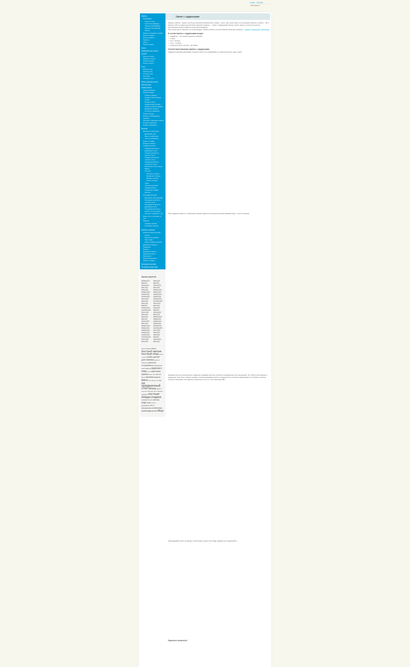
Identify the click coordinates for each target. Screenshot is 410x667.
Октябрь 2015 (145, 296)
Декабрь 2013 (145, 330)
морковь (157, 377)
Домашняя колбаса (151, 109)
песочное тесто (152, 391)
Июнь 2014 (144, 316)
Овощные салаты (149, 58)
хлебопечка (157, 408)
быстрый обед (149, 353)
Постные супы (148, 74)
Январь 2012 (157, 319)
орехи (158, 389)
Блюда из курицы (151, 95)
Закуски (144, 16)
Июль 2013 (144, 341)
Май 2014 (144, 319)
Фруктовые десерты (150, 258)
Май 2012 (156, 310)
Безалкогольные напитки (151, 232)
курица (144, 374)
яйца (160, 410)
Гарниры (146, 118)
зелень (149, 371)
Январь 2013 (157, 292)
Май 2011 (156, 337)
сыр (143, 402)
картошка (155, 371)
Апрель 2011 (157, 339)
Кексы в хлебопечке (152, 136)
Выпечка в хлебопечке (151, 131)
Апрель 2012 (157, 312)
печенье (160, 391)
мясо (144, 379)
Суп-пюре (146, 76)
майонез (158, 374)
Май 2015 (144, 305)
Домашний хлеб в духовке (154, 198)
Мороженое (147, 256)
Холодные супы (148, 78)
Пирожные (146, 247)
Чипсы (145, 42)
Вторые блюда (146, 87)
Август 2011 (156, 330)
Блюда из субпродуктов (151, 116)
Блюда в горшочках (150, 123)
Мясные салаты (148, 56)
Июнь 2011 (156, 334)
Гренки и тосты (150, 21)
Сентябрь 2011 (158, 328)
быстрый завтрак (151, 351)
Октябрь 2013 (145, 334)
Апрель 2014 (145, 321)
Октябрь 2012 (157, 298)
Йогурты (146, 249)
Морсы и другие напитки (153, 242)
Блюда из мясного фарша (154, 106)
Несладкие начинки (151, 226)
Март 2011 (156, 341)
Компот (147, 235)
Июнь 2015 (144, 303)
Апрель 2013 (157, 285)
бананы (148, 348)
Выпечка (144, 128)
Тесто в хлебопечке (151, 138)
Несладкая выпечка (150, 195)
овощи (152, 388)
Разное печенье (151, 180)
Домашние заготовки (148, 264)
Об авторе (260, 2)
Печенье (148, 171)
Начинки (146, 221)
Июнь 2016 (144, 289)
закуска (148, 368)
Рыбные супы (148, 71)
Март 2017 (144, 287)
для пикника (147, 360)
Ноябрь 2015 (145, 294)
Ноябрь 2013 (145, 332)
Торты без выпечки (151, 185)
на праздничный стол (150, 385)
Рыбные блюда (148, 114)
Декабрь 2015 (145, 292)
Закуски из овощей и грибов (153, 33)
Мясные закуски (148, 35)
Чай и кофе (149, 240)
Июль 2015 (144, 301)
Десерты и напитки (148, 230)
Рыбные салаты (148, 61)
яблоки (154, 411)
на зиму (159, 380)
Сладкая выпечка (149, 146)
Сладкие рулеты (150, 188)
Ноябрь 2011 (157, 323)
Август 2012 (156, 303)
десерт (156, 357)
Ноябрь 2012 (157, 296)
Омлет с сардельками (187, 16)
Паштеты (146, 40)
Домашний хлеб (150, 134)
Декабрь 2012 (157, 294)
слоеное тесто (146, 400)
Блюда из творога (149, 143)
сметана (155, 400)
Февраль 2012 (157, 316)
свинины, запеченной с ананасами (257, 29)
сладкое (155, 397)
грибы (150, 357)
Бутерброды (147, 18)
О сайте (252, 2)
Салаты (144, 53)
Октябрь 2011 (157, 325)
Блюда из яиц (146, 84)
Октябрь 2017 (145, 280)
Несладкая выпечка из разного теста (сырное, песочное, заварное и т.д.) (154, 211)
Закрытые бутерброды (152, 28)
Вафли (147, 169)
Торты (147, 183)
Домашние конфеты (150, 245)
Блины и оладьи (148, 141)
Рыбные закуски (148, 37)
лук (154, 374)
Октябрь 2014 (145, 307)
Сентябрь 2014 (146, 310)
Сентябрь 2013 (146, 337)
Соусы (143, 48)
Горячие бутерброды (152, 23)
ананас (143, 348)
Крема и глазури (149, 260)
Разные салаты (148, 63)
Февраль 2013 (157, 289)
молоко (150, 377)
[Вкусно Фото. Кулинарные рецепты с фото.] (150, 6)
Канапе (147, 30)
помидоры (144, 394)
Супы (143, 66)
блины (153, 348)
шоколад (146, 410)
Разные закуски (148, 44)
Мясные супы (148, 69)
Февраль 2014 (145, 325)
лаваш (150, 374)
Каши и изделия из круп (149, 82)
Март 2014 (144, 323)
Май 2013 (156, 283)
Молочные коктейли (152, 237)
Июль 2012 (156, 305)
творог (149, 403)
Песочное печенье (152, 174)
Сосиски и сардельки (152, 111)
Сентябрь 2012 (158, 301)
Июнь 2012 (156, 307)
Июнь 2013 (156, 280)
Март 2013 (156, 287)
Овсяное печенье (152, 178)
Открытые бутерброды (152, 26)
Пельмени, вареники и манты (153, 120)
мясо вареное (152, 380)
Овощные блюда (149, 90)
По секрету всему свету (149, 267)
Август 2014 (145, 312)
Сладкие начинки (151, 223)
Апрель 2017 (145, 285)
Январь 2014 (145, 328)
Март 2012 (156, 314)
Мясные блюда (148, 92)
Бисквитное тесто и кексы (154, 166)
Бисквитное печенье (153, 176)
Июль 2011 (156, 332)
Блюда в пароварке (150, 125)
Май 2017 (144, 283)
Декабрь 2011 (157, 321)
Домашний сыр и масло (149, 51)
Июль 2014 (144, 314)
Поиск (270, 5)
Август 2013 (145, 339)
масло (143, 377)
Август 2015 (145, 298)
